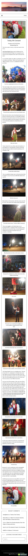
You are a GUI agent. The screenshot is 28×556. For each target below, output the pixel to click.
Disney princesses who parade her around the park (14, 393)
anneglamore (6, 514)
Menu (25, 15)
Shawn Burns (6, 517)
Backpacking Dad (14, 45)
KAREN (4, 530)
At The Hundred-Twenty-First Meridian (16, 527)
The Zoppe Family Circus (7, 51)
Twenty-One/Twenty (15, 514)
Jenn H (4, 527)
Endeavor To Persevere (13, 530)
